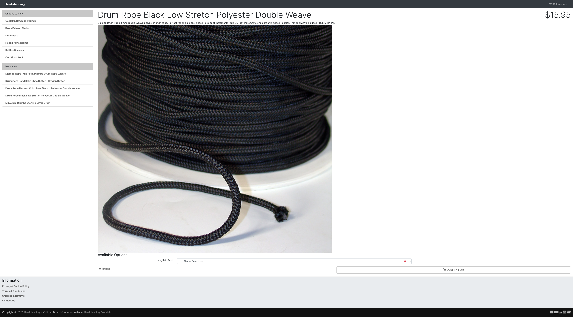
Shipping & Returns (13, 295)
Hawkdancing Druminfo (97, 312)
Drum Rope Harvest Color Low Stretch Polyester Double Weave (42, 88)
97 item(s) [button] (558, 4)
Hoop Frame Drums (16, 42)
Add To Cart (455, 270)
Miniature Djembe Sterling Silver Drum (27, 102)
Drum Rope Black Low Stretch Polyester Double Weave (37, 95)
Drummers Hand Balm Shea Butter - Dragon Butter (35, 80)
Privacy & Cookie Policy (15, 286)
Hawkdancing (15, 4)
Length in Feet (165, 260)
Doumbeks (11, 35)
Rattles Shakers (14, 50)
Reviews (105, 268)
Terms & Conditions (13, 291)
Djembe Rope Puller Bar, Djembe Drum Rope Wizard (35, 73)
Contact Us (8, 300)
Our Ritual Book (14, 57)
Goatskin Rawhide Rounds (20, 20)
